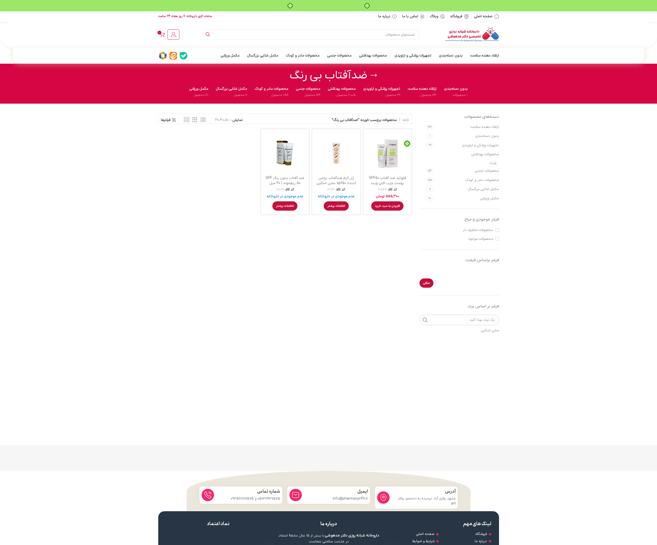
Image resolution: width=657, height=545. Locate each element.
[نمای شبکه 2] (203, 120)
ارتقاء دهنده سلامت (484, 127)
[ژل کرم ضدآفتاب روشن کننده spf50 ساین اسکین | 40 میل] (336, 153)
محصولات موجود (480, 239)
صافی (426, 283)
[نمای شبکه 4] (186, 120)
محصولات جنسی (487, 171)
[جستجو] (208, 34)
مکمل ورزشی (489, 198)
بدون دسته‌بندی (487, 136)
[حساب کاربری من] (173, 34)
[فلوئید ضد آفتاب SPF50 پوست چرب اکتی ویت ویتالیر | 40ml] (387, 153)
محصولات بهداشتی (485, 154)
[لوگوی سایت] (472, 34)
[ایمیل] (295, 495)
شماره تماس (268, 491)
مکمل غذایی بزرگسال (483, 189)
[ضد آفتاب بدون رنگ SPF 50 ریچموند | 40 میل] (285, 153)
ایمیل (362, 491)
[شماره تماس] (208, 495)
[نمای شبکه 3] (194, 120)
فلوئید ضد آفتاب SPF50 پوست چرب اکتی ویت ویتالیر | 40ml (387, 183)
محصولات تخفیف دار (478, 230)
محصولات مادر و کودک (482, 180)
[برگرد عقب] (373, 75)
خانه (405, 120)
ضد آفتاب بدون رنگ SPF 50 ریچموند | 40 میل (285, 181)
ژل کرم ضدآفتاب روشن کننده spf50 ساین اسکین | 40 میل (336, 183)
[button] (387, 206)
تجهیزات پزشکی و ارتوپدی (480, 145)
